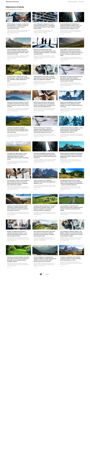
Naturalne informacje (12, 1)
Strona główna (81, 1)
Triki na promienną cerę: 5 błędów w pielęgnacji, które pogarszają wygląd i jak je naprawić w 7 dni (44, 182)
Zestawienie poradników (72, 1)
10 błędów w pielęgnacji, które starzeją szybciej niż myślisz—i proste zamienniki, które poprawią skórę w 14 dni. (70, 258)
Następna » (47, 274)
